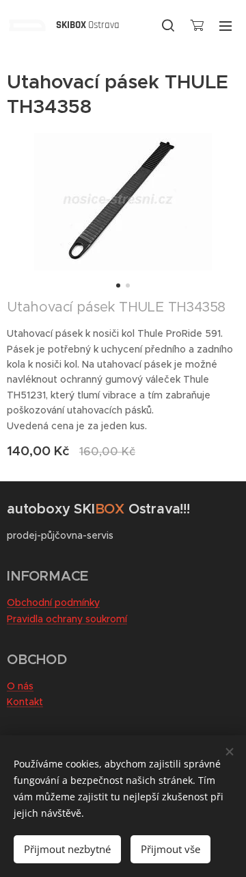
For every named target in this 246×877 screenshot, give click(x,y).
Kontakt (25, 702)
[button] (168, 25)
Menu (225, 25)
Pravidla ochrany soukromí (67, 619)
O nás (20, 686)
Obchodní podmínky (53, 602)
